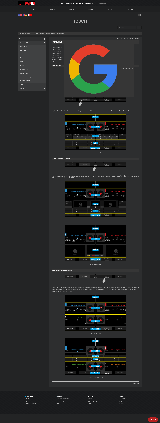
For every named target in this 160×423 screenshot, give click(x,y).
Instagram (122, 401)
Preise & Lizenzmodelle (32, 403)
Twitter (121, 403)
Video (21, 65)
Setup (21, 84)
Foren (58, 405)
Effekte (21, 54)
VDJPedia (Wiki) (61, 401)
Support (110, 9)
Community (91, 9)
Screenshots (29, 405)
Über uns (90, 398)
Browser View (24, 69)
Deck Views (60, 33)
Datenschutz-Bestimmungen (95, 401)
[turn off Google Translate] (135, 42)
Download (52, 9)
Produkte (32, 9)
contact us (90, 400)
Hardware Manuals (25, 33)
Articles (59, 403)
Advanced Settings (25, 77)
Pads (21, 58)
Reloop (36, 33)
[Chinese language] (31, 15)
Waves (21, 61)
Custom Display (24, 80)
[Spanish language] (21, 15)
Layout (21, 88)
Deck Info (22, 50)
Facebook (122, 398)
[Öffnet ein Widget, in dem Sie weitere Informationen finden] (153, 419)
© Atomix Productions (80, 412)
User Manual (60, 400)
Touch (42, 33)
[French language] (24, 15)
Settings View (23, 73)
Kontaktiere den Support (63, 398)
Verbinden (130, 9)
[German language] (26, 15)
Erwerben (71, 9)
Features (28, 401)
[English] (19, 15)
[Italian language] (29, 15)
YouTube (122, 400)
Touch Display (50, 33)
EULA (89, 403)
